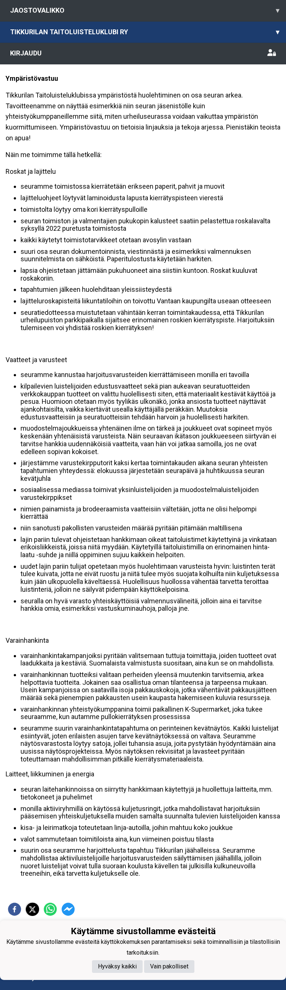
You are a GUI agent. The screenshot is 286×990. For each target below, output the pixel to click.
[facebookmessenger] (68, 909)
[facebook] (14, 909)
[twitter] (32, 909)
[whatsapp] (50, 909)
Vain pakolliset (169, 966)
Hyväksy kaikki (117, 966)
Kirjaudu (26, 53)
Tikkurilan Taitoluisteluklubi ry (144, 32)
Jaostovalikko (144, 10)
